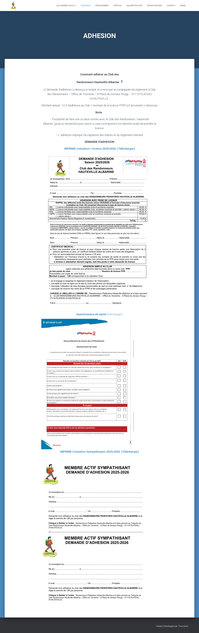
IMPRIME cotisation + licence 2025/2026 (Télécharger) (99, 148)
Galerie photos (134, 5)
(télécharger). (99, 314)
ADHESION (85, 5)
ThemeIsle (183, 626)
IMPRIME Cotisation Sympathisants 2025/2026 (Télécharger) (99, 451)
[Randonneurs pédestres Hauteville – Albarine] (14, 5)
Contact (171, 5)
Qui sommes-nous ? (66, 5)
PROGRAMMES (102, 5)
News (183, 5)
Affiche (117, 5)
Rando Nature (154, 5)
